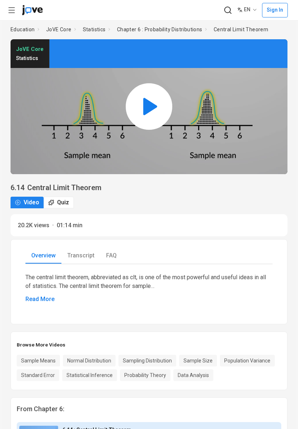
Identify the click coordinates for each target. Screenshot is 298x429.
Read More (40, 299)
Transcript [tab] (80, 255)
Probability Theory (145, 375)
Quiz (63, 202)
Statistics (94, 29)
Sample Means (38, 361)
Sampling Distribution (147, 361)
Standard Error (38, 375)
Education (23, 29)
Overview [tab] (43, 255)
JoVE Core (59, 29)
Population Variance (247, 361)
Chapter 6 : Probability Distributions (159, 29)
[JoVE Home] (32, 10)
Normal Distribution (89, 361)
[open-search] (227, 10)
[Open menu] (11, 10)
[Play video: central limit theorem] (149, 106)
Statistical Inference (90, 375)
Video (31, 202)
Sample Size (198, 361)
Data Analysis (193, 375)
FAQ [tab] (111, 255)
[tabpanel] (149, 288)
